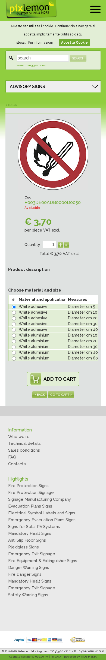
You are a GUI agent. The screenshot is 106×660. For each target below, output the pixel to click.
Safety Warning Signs (28, 594)
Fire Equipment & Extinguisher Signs (42, 560)
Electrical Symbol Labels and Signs (41, 513)
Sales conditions (24, 450)
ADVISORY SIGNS (27, 86)
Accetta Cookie (74, 42)
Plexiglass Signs (23, 547)
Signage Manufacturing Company (39, 499)
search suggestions (31, 65)
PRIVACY (56, 656)
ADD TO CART (60, 379)
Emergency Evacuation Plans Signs (42, 519)
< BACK (11, 105)
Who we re (19, 436)
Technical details (24, 443)
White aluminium (34, 335)
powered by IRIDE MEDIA (80, 656)
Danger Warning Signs (28, 567)
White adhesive (33, 306)
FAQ (12, 457)
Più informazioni (40, 42)
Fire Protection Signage (31, 492)
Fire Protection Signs (28, 485)
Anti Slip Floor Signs (27, 540)
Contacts (17, 463)
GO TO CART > (61, 394)
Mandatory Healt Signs (29, 533)
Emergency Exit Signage (31, 553)
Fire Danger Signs (25, 574)
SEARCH (78, 58)
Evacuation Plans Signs (30, 506)
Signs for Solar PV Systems (34, 526)
